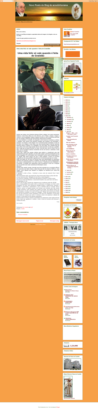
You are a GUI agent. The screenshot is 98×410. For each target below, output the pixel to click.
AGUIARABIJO (68, 301)
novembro (69, 119)
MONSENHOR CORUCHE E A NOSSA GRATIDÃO (72, 163)
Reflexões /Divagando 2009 (72, 311)
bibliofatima (68, 318)
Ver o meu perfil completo (74, 34)
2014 (66, 180)
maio (68, 129)
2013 (66, 182)
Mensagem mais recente (23, 220)
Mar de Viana (68, 289)
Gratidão (23, 208)
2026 (66, 100)
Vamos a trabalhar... (71, 153)
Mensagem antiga (54, 220)
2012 (66, 184)
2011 (66, 186)
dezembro (69, 117)
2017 (66, 176)
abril (68, 131)
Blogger (58, 407)
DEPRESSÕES (68, 302)
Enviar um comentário (22, 214)
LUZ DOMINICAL (70, 148)
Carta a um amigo (69, 307)
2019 (66, 113)
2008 (66, 192)
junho (68, 127)
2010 (66, 188)
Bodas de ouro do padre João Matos (72, 159)
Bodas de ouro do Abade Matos (70, 151)
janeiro (68, 174)
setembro (69, 121)
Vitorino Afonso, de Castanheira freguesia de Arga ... (72, 166)
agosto (68, 123)
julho (68, 125)
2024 (66, 104)
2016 (66, 178)
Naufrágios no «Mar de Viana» (72, 290)
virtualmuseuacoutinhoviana (72, 306)
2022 (66, 108)
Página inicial (39, 220)
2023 (66, 106)
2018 (66, 115)
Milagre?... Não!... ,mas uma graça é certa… (71, 133)
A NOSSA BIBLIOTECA (70, 319)
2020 (66, 111)
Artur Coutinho (75, 31)
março (68, 170)
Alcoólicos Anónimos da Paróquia (71, 156)
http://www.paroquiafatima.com (71, 44)
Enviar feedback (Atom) (40, 224)
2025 (66, 102)
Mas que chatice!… (71, 142)
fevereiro (69, 172)
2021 (66, 109)
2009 (66, 190)
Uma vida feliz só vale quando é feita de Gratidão (71, 145)
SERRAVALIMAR (69, 294)
